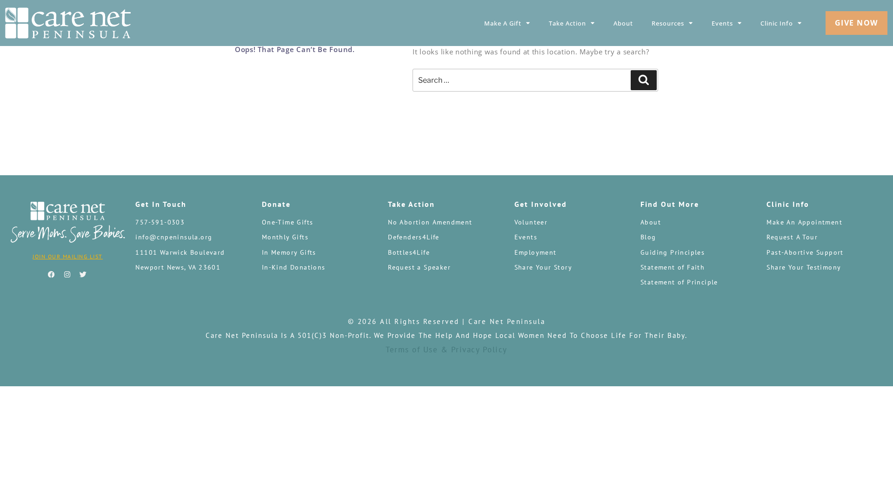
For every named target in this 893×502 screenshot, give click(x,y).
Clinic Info (776, 23)
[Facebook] (52, 274)
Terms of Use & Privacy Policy (446, 349)
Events (722, 23)
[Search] (644, 80)
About (623, 23)
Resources (668, 23)
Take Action (567, 23)
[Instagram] (67, 274)
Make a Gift (502, 23)
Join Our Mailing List (68, 256)
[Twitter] (83, 274)
